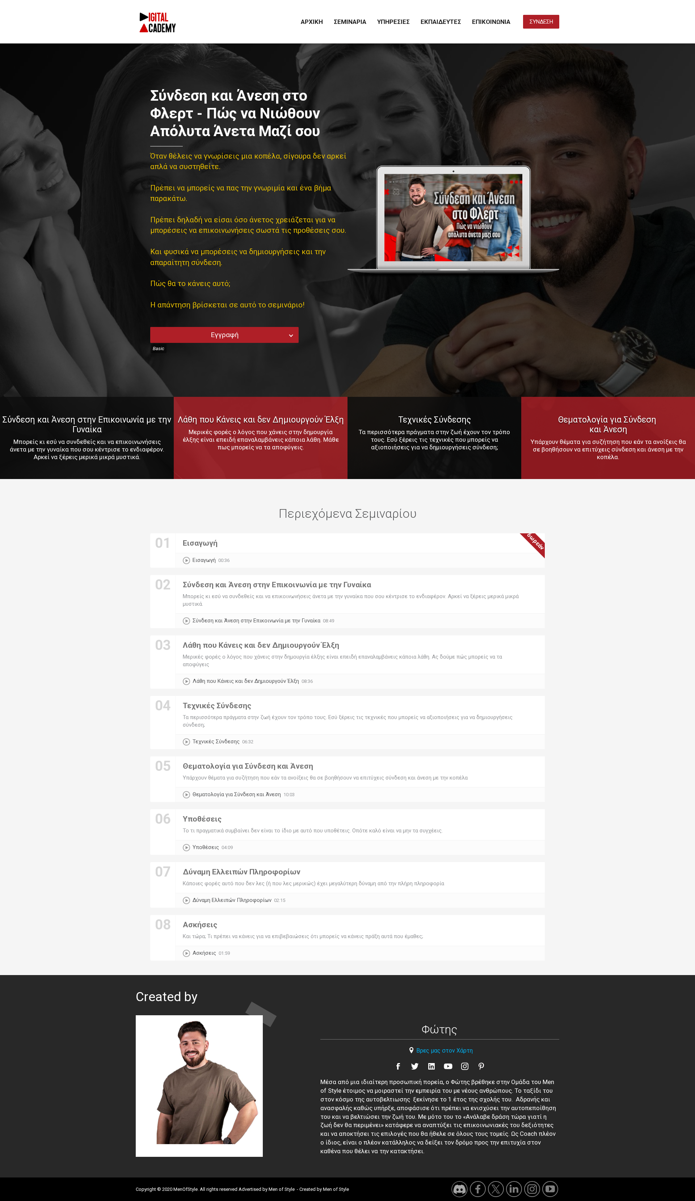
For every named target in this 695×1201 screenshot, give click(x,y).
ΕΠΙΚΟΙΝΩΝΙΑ (491, 21)
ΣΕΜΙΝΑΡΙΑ (350, 21)
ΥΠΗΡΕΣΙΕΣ (393, 21)
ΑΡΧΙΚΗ (312, 21)
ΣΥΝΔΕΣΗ (541, 21)
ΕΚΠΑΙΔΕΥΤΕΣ (441, 21)
